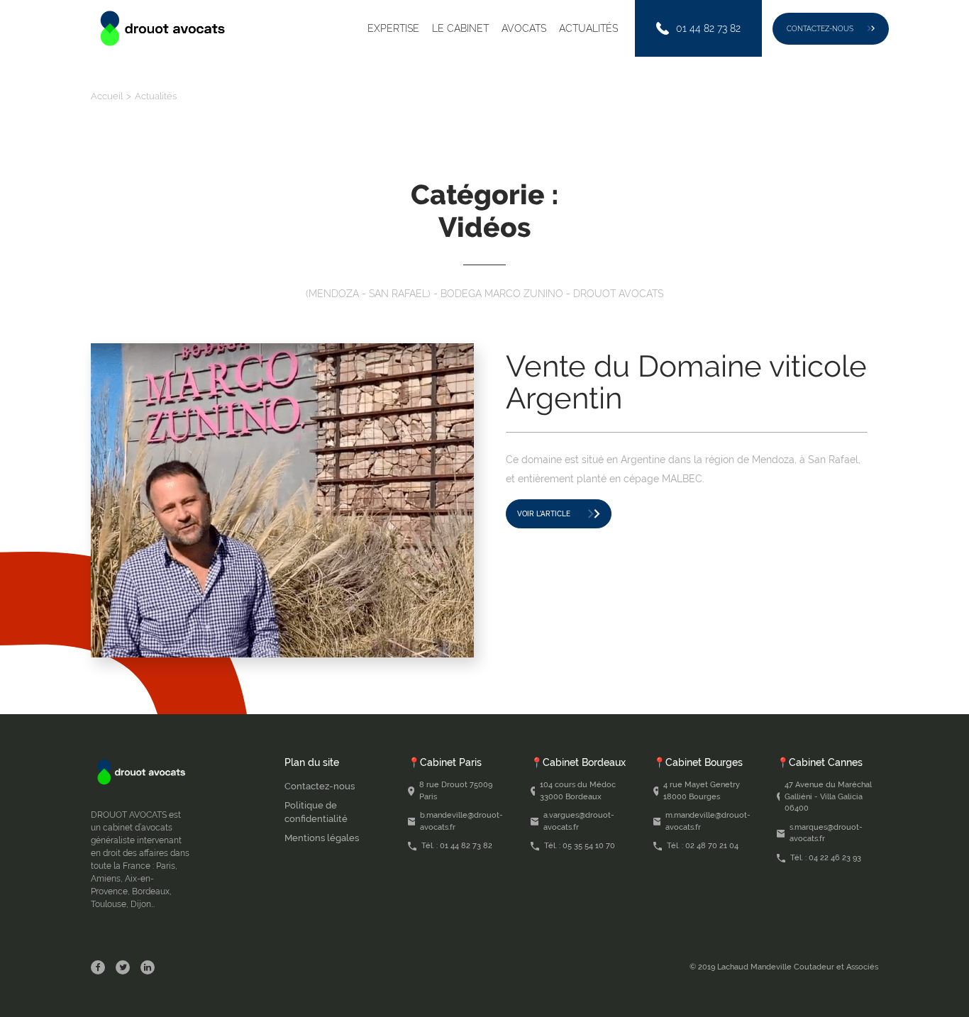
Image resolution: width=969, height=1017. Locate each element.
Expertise (393, 28)
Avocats (524, 28)
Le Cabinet (460, 28)
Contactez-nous (820, 29)
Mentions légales (321, 838)
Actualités (588, 28)
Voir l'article (543, 514)
